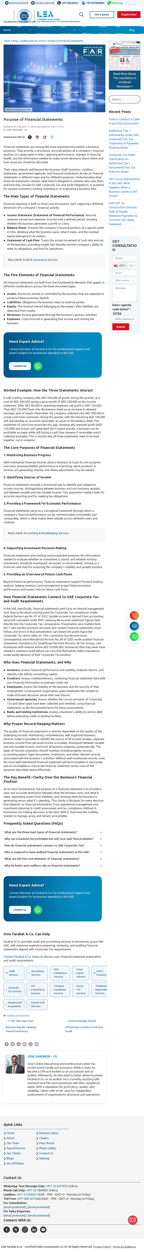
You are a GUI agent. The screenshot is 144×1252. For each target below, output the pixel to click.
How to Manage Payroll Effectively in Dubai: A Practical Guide (84, 1026)
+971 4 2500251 (27, 1194)
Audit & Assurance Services (40, 259)
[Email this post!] (36, 1045)
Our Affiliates (87, 30)
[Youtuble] (43, 1229)
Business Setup (48, 1133)
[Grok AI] (44, 137)
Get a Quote (102, 14)
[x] (16, 1229)
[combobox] (120, 265)
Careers (44, 1138)
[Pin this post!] (24, 1045)
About (11, 1138)
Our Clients (14, 1153)
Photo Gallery (47, 1148)
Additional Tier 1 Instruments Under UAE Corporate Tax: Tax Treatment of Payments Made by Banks (124, 139)
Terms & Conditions (124, 1246)
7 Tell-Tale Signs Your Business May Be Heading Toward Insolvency (20, 1026)
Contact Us (20, 366)
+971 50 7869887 (37, 1190)
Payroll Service (16, 1148)
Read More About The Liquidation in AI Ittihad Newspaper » (124, 80)
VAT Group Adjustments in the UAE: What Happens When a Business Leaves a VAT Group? (124, 187)
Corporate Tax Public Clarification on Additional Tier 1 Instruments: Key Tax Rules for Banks (122, 163)
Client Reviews (104, 30)
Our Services (22, 30)
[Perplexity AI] (52, 137)
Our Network (66, 30)
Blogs (10, 1158)
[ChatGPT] (29, 137)
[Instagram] (25, 1229)
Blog (132, 29)
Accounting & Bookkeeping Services (46, 533)
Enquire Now (128, 14)
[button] (81, 14)
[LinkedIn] (34, 1229)
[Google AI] (37, 137)
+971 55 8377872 (57, 1186)
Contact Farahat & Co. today (22, 956)
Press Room (46, 1143)
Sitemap (44, 1158)
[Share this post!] (7, 1045)
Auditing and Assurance (18, 1015)
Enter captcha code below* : (121, 309)
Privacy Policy (101, 1246)
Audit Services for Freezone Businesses (44, 30)
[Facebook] (7, 1229)
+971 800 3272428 (29, 1198)
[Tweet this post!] (13, 1045)
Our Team (119, 30)
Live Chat (133, 1220)
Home (7, 29)
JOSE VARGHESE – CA (42, 1056)
